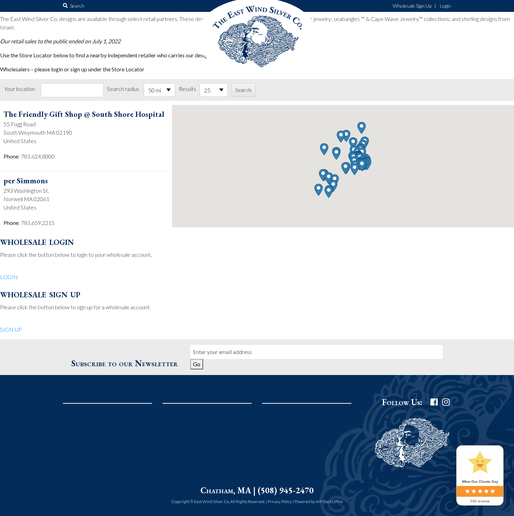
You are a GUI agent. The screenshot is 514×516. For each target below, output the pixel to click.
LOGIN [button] (9, 277)
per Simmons (25, 181)
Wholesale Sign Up (412, 6)
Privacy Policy (279, 501)
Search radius (123, 88)
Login (445, 6)
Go (196, 364)
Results (187, 88)
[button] (362, 165)
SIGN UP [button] (11, 329)
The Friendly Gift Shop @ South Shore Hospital (83, 114)
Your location (19, 88)
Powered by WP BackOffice (318, 501)
